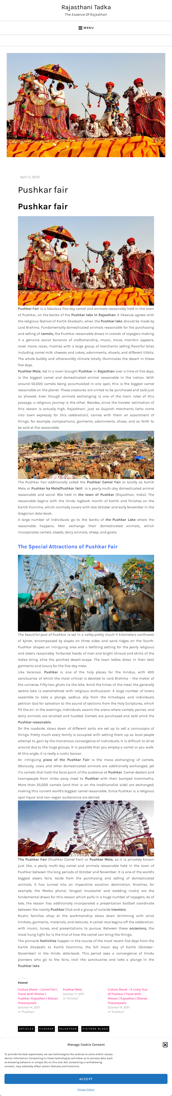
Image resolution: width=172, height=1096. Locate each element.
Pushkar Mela (72, 989)
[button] (165, 1044)
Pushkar (46, 1028)
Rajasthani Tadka (86, 7)
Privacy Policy (86, 1089)
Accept (86, 1079)
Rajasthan (68, 1028)
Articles (26, 1028)
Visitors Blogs (95, 1028)
